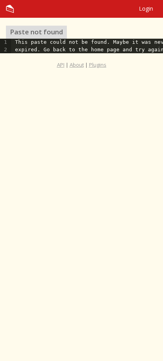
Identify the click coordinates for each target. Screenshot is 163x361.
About (77, 64)
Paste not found (36, 31)
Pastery (81, 9)
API (60, 64)
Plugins (97, 64)
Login (146, 8)
